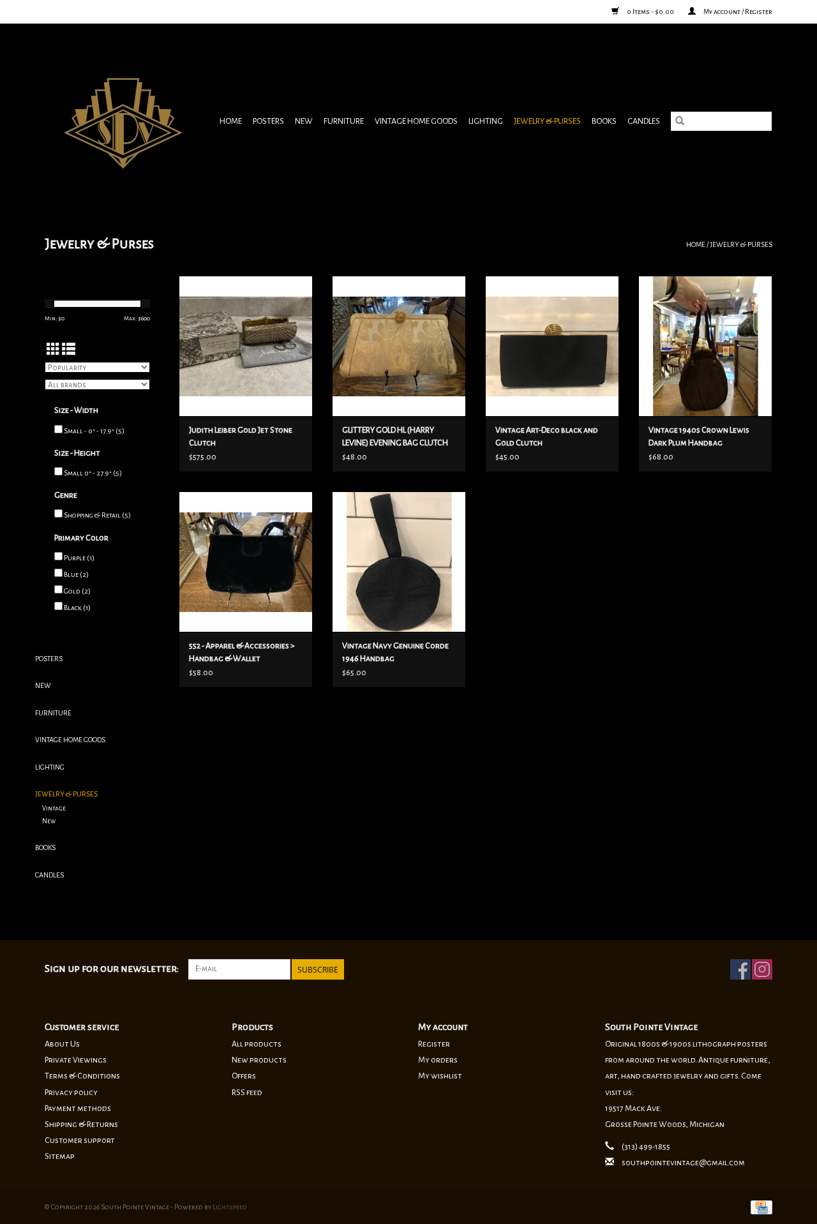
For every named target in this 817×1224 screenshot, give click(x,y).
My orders (438, 1060)
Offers (244, 1075)
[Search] (679, 121)
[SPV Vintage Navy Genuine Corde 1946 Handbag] (399, 561)
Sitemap (60, 1156)
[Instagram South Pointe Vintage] (762, 969)
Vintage (54, 808)
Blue (76, 574)
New (304, 121)
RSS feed (247, 1092)
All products (256, 1044)
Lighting (485, 121)
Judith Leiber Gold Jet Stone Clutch (240, 436)
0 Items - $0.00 (650, 11)
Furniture (344, 121)
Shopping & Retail (97, 515)
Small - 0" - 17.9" (94, 431)
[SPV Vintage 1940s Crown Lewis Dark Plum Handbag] (705, 346)
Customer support (80, 1140)
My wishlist (440, 1075)
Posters (268, 121)
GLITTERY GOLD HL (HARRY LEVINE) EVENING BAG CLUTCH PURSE (395, 437)
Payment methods (78, 1108)
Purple (79, 558)
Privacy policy (71, 1092)
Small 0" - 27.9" (93, 473)
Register (434, 1044)
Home (231, 121)
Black (77, 607)
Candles (643, 121)
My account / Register (737, 11)
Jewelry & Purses (547, 121)
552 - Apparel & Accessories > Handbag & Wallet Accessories (242, 653)
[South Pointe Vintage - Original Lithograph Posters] (124, 121)
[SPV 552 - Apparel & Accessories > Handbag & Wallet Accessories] (246, 561)
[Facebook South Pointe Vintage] (740, 969)
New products (259, 1060)
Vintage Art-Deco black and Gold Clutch (546, 436)
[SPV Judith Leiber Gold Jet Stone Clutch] (246, 346)
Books (604, 121)
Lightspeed (230, 1207)
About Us (62, 1044)
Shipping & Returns (81, 1124)
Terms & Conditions (82, 1075)
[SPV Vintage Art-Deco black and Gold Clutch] (552, 346)
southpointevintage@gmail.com (683, 1162)
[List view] (68, 350)
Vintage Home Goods (416, 121)
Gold (77, 591)
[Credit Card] (759, 1206)
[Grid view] (53, 350)
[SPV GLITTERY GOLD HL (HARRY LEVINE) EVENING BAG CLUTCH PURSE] (399, 346)
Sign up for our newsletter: (112, 968)
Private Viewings (76, 1060)
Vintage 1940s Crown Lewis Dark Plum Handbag (698, 436)
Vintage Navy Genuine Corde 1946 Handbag (395, 652)
